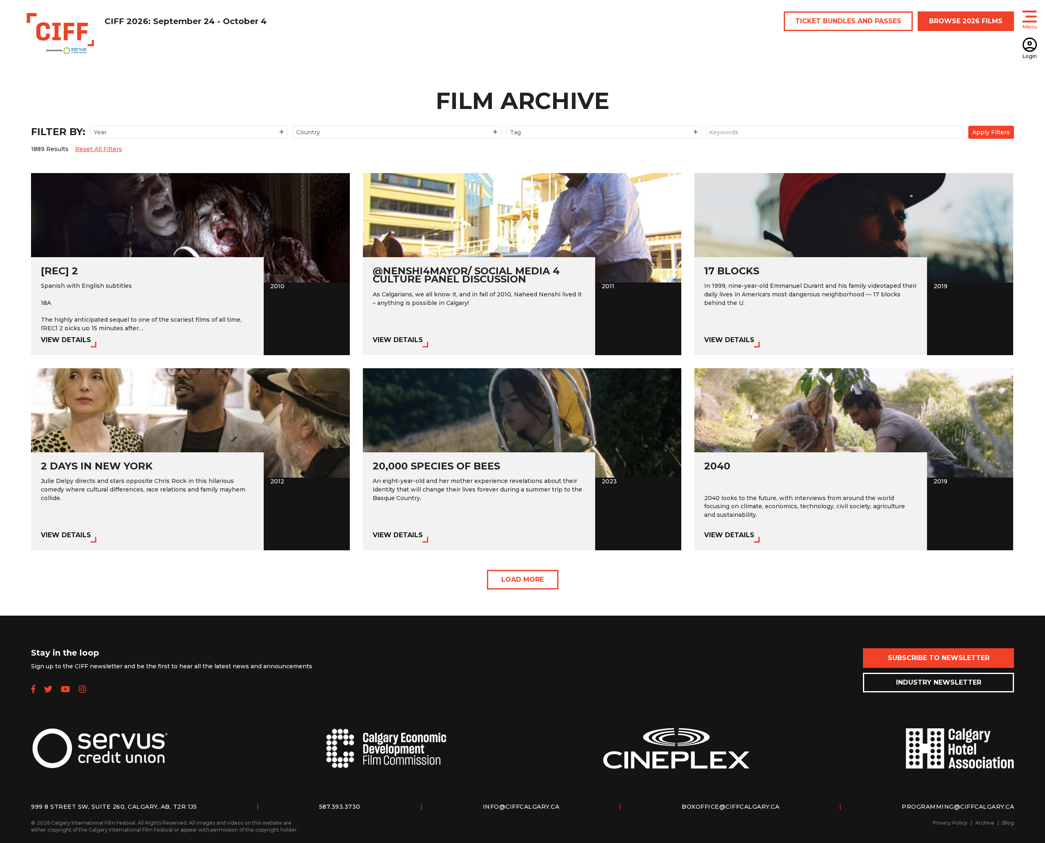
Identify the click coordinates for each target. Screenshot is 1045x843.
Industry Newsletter (938, 682)
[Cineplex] (676, 755)
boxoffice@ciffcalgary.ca (730, 806)
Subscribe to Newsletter (938, 658)
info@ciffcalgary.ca (521, 806)
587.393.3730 (339, 806)
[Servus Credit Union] (100, 755)
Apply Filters (991, 132)
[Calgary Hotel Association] (959, 755)
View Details (66, 340)
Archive (984, 823)
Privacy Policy (950, 823)
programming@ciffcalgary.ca (958, 806)
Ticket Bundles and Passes (848, 21)
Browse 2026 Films (966, 21)
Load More (522, 579)
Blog (1008, 823)
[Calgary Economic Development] (386, 755)
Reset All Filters (98, 149)
